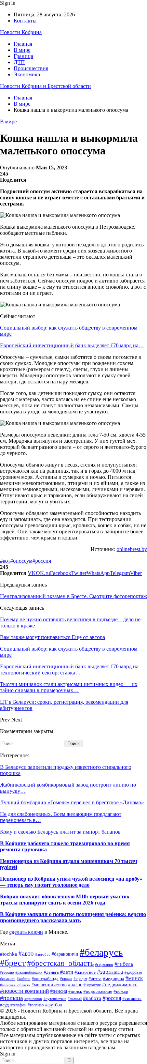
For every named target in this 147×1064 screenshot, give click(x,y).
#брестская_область (60, 963)
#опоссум (21, 561)
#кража (66, 978)
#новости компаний (24, 991)
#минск (134, 978)
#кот (5, 561)
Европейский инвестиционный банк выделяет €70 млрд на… (72, 345)
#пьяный (75, 999)
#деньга (51, 972)
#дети (66, 972)
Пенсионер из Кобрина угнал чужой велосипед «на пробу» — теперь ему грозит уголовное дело (71, 882)
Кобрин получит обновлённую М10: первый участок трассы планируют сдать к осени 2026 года (65, 900)
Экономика (27, 74)
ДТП (19, 62)
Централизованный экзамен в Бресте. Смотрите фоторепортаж (73, 596)
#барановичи (65, 954)
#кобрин (23, 979)
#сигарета (132, 998)
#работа (92, 998)
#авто (26, 953)
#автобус (42, 954)
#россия (41, 561)
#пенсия (58, 991)
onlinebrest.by (132, 549)
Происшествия (31, 68)
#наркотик (92, 985)
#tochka (8, 954)
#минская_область (15, 985)
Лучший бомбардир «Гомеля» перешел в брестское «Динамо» (72, 802)
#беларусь (101, 952)
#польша (11, 997)
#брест (13, 963)
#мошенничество (49, 984)
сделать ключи (26, 932)
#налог (75, 984)
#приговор (33, 999)
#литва (95, 978)
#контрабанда (45, 978)
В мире (22, 50)
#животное (85, 972)
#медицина (113, 978)
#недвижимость (119, 984)
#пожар (120, 991)
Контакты (25, 21)
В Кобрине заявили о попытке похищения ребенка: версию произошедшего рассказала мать (73, 917)
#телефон (18, 1005)
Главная (23, 44)
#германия (104, 964)
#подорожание (97, 991)
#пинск (75, 991)
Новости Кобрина (21, 32)
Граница (23, 56)
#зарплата (110, 971)
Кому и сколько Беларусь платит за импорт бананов (60, 832)
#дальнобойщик (28, 972)
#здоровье (133, 972)
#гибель (124, 964)
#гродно (7, 972)
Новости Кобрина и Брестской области (45, 86)
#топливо (36, 1005)
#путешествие (54, 999)
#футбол (53, 1004)
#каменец (7, 979)
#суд (4, 1005)
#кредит (80, 979)
